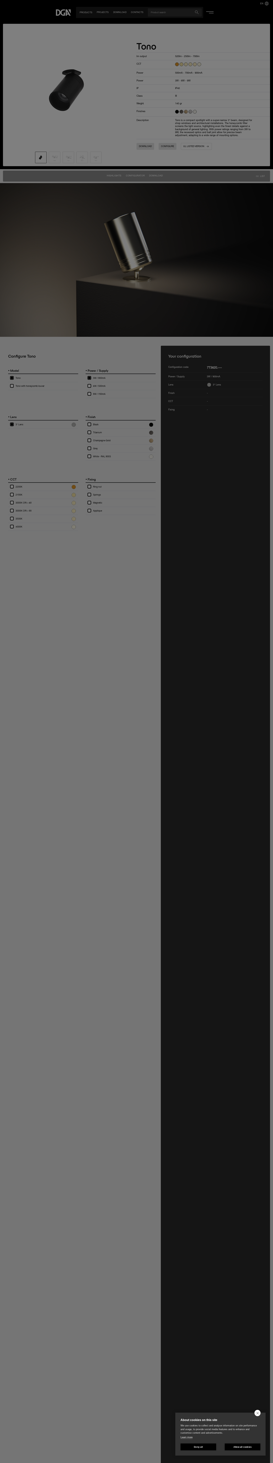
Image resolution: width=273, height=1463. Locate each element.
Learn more (187, 1437)
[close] (257, 1413)
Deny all (198, 1447)
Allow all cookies (242, 1447)
